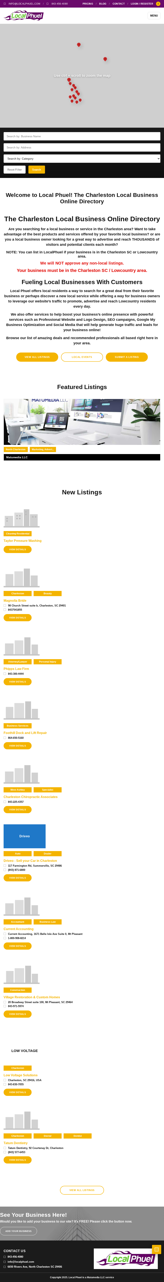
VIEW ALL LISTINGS (37, 357)
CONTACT (119, 3)
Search (36, 169)
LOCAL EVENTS (82, 357)
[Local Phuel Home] (24, 15)
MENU (154, 15)
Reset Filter (14, 169)
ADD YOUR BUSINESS (18, 1231)
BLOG (102, 3)
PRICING (88, 3)
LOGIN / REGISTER (142, 3)
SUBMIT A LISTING (127, 357)
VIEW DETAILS (17, 549)
